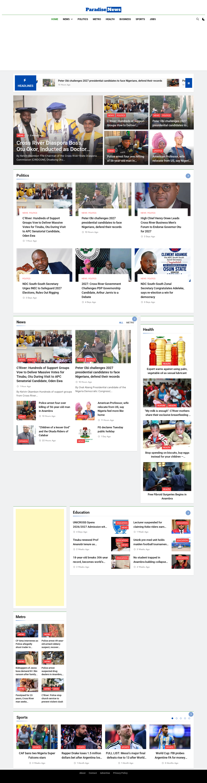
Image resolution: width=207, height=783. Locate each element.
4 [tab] (185, 718)
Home (54, 19)
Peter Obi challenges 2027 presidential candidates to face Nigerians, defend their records (74, 80)
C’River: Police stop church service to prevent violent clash (52, 698)
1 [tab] (172, 718)
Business (125, 19)
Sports (140, 19)
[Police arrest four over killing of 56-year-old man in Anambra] (137, 82)
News (66, 19)
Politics (83, 19)
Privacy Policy (120, 773)
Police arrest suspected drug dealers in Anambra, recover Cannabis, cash (52, 674)
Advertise (105, 773)
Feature (161, 405)
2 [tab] (176, 718)
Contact (93, 773)
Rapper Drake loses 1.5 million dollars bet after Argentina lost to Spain (81, 757)
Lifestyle (158, 150)
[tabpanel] (37, 744)
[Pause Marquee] (188, 83)
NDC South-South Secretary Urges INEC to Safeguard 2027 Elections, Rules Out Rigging (42, 288)
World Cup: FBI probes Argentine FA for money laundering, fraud (170, 757)
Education (122, 523)
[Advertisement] (103, 47)
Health (110, 19)
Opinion (23, 441)
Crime (111, 150)
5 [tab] (189, 718)
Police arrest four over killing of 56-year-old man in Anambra (125, 161)
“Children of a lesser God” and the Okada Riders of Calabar (54, 431)
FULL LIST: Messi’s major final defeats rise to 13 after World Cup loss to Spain (125, 757)
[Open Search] (197, 19)
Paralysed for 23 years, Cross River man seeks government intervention (25, 701)
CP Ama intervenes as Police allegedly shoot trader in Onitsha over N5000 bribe (27, 647)
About (82, 773)
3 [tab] (181, 718)
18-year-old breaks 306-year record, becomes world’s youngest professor (90, 562)
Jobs (153, 19)
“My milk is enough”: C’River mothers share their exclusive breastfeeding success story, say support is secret (167, 415)
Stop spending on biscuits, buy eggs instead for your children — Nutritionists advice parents (167, 456)
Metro (97, 19)
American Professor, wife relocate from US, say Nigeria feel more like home (171, 161)
